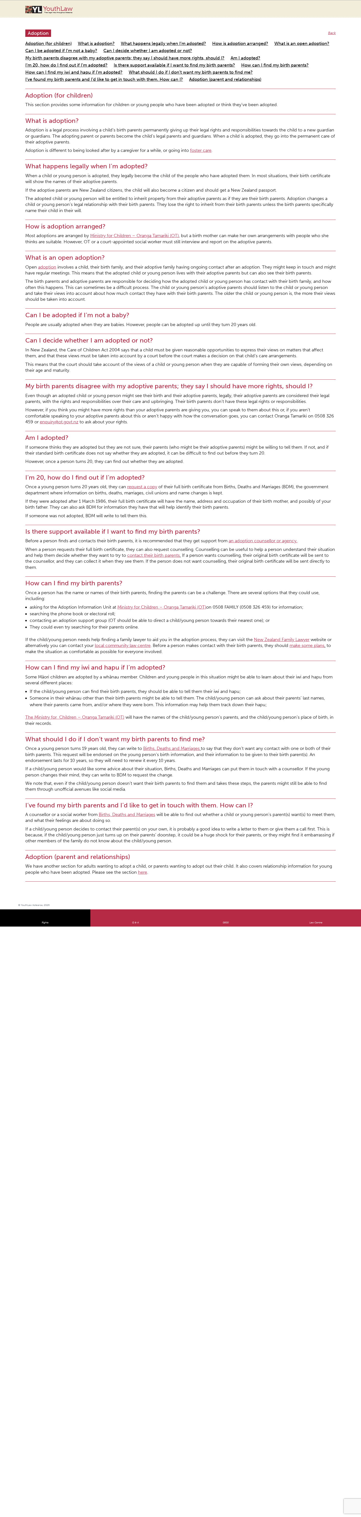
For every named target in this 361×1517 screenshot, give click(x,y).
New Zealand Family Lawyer (223, 491)
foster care (162, 111)
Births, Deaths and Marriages (139, 569)
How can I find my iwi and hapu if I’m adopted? (288, 49)
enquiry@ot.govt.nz (209, 317)
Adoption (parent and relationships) (281, 55)
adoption (42, 201)
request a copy (116, 373)
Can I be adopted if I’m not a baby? (295, 38)
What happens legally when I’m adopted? (133, 38)
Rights (45, 707)
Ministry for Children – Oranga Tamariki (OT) (110, 174)
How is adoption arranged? (193, 38)
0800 (226, 707)
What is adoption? (81, 38)
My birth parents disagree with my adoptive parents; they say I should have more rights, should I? (175, 44)
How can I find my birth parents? (219, 49)
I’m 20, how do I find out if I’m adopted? (57, 49)
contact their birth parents (55, 431)
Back (333, 28)
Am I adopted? (268, 44)
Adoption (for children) (43, 38)
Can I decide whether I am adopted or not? (59, 44)
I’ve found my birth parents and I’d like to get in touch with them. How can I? (187, 55)
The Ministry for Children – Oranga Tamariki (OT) (63, 547)
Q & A (135, 707)
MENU (339, 8)
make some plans (182, 496)
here (47, 658)
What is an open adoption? (241, 38)
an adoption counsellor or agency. (210, 419)
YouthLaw (58, 9)
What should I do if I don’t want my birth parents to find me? (72, 55)
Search (329, 12)
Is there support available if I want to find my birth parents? (141, 49)
